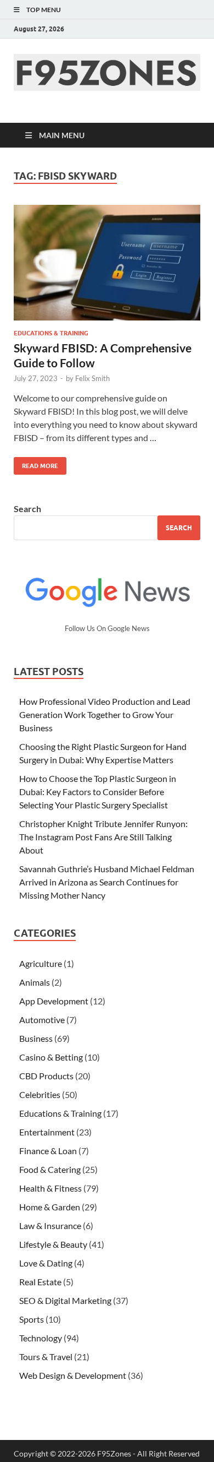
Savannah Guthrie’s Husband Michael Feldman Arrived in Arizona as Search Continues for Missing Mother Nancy (106, 881)
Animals (34, 982)
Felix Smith (92, 378)
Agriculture (40, 963)
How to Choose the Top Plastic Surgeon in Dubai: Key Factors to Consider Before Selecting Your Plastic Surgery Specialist (97, 791)
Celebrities (39, 1094)
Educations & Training (51, 333)
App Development (53, 1001)
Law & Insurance (50, 1225)
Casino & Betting (51, 1057)
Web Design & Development (72, 1375)
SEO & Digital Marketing (65, 1300)
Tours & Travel (45, 1356)
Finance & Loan (48, 1150)
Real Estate (40, 1281)
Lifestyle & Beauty (53, 1244)
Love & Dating (45, 1263)
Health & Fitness (50, 1188)
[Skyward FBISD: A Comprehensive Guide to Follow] (107, 262)
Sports (31, 1319)
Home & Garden (49, 1207)
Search (27, 508)
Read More (36, 463)
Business (36, 1038)
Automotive (42, 1019)
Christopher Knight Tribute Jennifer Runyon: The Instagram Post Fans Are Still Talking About (103, 836)
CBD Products (46, 1075)
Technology (40, 1338)
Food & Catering (50, 1169)
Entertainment (47, 1132)
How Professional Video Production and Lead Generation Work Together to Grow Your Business (104, 714)
